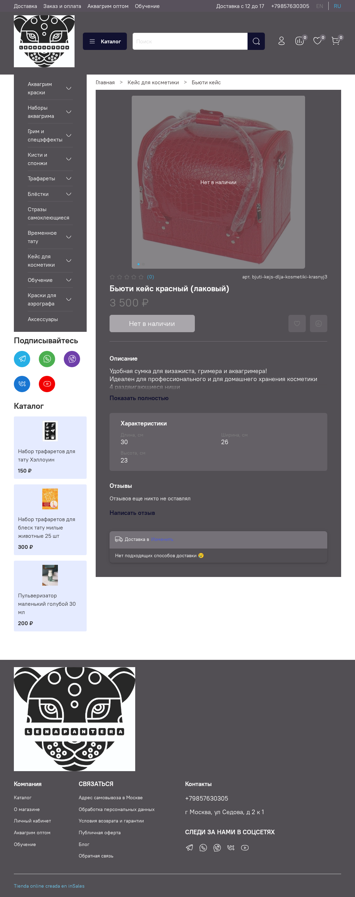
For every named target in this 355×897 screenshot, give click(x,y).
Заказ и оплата (62, 5)
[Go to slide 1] (138, 264)
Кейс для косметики (153, 82)
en (319, 5)
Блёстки (38, 193)
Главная (105, 82)
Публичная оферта (100, 832)
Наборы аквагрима (41, 111)
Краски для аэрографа (42, 299)
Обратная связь (96, 856)
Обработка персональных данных (117, 809)
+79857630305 (290, 5)
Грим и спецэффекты (45, 135)
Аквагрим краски (40, 88)
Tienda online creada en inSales (49, 886)
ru (337, 5)
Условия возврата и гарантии (111, 821)
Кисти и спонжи (37, 158)
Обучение (147, 5)
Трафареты (41, 178)
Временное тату (42, 236)
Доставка (25, 5)
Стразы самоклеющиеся (48, 213)
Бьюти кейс (206, 82)
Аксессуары (43, 319)
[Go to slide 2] (143, 264)
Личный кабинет (32, 821)
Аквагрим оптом (108, 5)
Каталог (111, 41)
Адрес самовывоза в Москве (111, 797)
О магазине (27, 809)
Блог (84, 844)
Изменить (162, 539)
